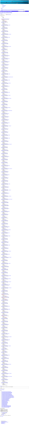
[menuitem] (4, 5)
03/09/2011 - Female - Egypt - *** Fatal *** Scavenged (6, 336)
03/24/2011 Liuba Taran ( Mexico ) (4, 318)
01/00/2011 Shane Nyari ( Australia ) (4, 382)
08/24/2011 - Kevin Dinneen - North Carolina (5, 165)
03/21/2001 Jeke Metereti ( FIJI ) (4, 327)
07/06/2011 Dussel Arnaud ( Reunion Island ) (5, 226)
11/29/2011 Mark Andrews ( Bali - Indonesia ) (5, 55)
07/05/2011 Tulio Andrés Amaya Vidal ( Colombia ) (6, 229)
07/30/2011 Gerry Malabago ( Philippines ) (5, 205)
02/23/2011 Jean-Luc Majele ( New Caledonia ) (5, 339)
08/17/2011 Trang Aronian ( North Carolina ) (5, 174)
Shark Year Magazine (3, 422)
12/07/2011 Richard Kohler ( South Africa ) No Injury (6, 46)
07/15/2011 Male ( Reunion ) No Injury (4, 214)
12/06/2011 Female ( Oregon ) (4, 49)
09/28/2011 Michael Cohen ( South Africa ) (5, 113)
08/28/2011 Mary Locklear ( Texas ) (4, 153)
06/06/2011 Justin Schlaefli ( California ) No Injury (5, 263)
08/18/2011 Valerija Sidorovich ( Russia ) (5, 171)
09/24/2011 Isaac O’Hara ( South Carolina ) (5, 116)
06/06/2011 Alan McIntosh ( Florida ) (4, 269)
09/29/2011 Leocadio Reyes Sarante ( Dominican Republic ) (6, 110)
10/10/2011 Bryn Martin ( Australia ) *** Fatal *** (5, 95)
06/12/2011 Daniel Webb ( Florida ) (4, 260)
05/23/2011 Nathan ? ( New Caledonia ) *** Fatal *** (6, 281)
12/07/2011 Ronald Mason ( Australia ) (4, 43)
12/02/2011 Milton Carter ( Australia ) (4, 52)
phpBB (3, 415)
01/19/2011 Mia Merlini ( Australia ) (4, 370)
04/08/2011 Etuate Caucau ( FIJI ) (4, 315)
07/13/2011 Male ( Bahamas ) (4, 217)
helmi (5, 219)
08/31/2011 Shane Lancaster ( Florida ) (4, 150)
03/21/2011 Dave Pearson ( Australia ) (4, 321)
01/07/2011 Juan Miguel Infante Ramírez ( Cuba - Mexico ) (6, 376)
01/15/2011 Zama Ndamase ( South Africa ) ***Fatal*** (6, 373)
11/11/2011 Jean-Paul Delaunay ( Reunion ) (5, 64)
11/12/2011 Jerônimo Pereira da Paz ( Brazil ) (5, 61)
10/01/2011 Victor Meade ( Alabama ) (4, 101)
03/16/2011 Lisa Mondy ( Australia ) (4, 330)
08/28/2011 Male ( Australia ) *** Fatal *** (5, 156)
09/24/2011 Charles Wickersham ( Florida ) (5, 119)
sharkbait (3, 19)
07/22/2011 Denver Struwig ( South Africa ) (5, 208)
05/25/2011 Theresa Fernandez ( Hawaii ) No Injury (6, 278)
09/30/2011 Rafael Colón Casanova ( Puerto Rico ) (5, 107)
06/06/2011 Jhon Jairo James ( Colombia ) (5, 266)
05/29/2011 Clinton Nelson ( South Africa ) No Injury (6, 275)
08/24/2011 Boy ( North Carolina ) (4, 162)
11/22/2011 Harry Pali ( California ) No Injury (5, 58)
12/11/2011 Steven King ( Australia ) (4, 40)
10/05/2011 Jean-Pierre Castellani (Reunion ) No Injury (6, 98)
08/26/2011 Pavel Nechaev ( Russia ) (4, 159)
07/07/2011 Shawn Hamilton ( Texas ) (4, 220)
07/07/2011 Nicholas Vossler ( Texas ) (4, 223)
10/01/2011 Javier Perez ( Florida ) (4, 104)
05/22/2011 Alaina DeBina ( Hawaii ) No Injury (5, 284)
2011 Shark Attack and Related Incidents (6, 12)
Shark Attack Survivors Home (4, 421)
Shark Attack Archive (3, 423)
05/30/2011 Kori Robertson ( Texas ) (4, 272)
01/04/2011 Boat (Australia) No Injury (4, 379)
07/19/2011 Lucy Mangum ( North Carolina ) (5, 211)
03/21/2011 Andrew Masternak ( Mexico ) (5, 324)
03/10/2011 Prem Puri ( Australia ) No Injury (5, 333)
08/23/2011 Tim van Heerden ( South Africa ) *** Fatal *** (6, 168)
